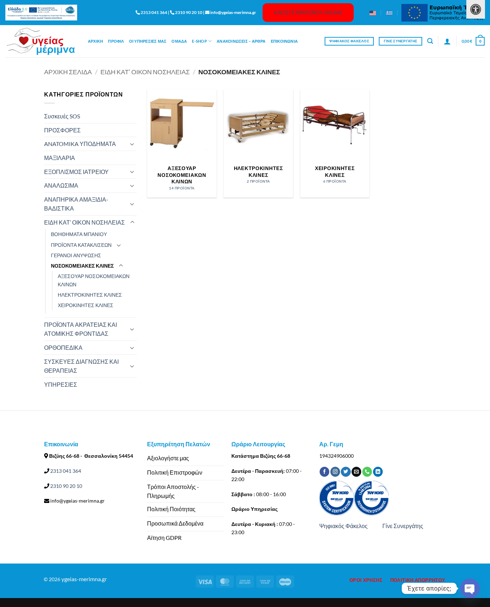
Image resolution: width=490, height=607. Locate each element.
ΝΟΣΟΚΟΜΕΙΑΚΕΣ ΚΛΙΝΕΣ (82, 266)
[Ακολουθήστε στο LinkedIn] (378, 472)
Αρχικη (95, 41)
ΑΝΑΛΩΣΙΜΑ (61, 185)
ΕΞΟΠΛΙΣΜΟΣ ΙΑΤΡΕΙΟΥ (76, 171)
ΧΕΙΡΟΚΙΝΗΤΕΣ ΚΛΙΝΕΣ (85, 305)
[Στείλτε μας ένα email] (356, 472)
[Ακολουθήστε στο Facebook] (324, 472)
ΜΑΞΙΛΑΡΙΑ (59, 157)
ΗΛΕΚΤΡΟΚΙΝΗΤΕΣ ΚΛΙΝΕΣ (90, 295)
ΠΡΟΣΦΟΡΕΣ (62, 130)
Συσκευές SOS (62, 116)
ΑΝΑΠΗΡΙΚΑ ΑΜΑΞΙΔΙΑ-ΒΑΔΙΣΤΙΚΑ (76, 204)
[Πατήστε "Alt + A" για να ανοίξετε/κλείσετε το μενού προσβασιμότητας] (475, 9)
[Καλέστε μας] (367, 472)
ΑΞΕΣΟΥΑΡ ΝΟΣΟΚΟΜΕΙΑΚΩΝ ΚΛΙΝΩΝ (93, 280)
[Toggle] (132, 144)
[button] (430, 41)
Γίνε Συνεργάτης (402, 525)
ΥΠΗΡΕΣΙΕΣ (60, 384)
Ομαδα (179, 41)
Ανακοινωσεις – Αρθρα (241, 41)
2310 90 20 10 (65, 486)
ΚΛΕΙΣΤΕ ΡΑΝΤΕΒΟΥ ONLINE (308, 12)
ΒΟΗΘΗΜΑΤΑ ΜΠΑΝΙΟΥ (79, 234)
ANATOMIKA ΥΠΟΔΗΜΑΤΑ (80, 143)
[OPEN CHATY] (470, 588)
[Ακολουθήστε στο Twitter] (345, 472)
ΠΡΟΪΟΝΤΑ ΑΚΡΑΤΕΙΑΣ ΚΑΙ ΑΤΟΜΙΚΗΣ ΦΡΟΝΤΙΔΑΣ (80, 329)
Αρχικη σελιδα (68, 72)
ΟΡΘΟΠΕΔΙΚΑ (63, 347)
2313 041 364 (65, 471)
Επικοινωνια (284, 41)
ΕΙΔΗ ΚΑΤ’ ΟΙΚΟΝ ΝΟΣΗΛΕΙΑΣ (145, 72)
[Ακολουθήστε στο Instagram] (335, 472)
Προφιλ (116, 41)
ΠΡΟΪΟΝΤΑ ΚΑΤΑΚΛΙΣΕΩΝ (81, 245)
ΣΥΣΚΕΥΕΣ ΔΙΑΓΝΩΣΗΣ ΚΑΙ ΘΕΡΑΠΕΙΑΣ (81, 366)
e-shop (199, 41)
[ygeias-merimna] (41, 41)
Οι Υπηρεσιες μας (148, 41)
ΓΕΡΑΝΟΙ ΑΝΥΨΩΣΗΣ (76, 255)
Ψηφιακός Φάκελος (343, 525)
